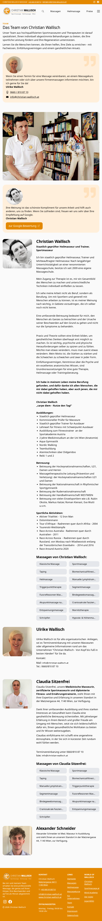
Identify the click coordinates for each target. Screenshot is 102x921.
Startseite (71, 879)
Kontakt (70, 907)
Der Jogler (88, 897)
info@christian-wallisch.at (54, 2)
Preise (89, 11)
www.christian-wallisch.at (50, 897)
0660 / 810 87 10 (19, 92)
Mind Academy (91, 892)
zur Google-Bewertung (22, 226)
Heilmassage (73, 11)
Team (69, 902)
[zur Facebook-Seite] (98, 2)
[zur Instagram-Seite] (94, 2)
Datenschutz (72, 915)
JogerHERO (89, 901)
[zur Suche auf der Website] (43, 11)
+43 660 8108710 (34, 2)
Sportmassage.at (91, 888)
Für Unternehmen (73, 897)
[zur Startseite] (17, 876)
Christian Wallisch (88, 882)
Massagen (55, 11)
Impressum (72, 911)
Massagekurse (73, 891)
